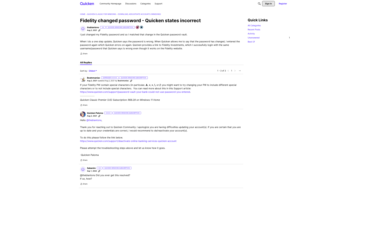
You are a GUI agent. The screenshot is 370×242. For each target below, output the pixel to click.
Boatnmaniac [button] (93, 78)
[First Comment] (141, 27)
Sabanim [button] (91, 168)
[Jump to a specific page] (239, 70)
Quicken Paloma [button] (95, 113)
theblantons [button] (93, 27)
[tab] (86, 62)
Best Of (251, 41)
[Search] (259, 3)
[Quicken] (87, 3)
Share (83, 53)
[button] (83, 29)
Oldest (92, 71)
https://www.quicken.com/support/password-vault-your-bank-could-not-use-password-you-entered (135, 91)
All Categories (254, 25)
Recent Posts (254, 29)
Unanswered (269, 37)
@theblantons (93, 120)
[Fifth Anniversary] (137, 27)
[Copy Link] (99, 30)
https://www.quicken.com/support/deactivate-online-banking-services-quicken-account (128, 141)
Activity (251, 33)
